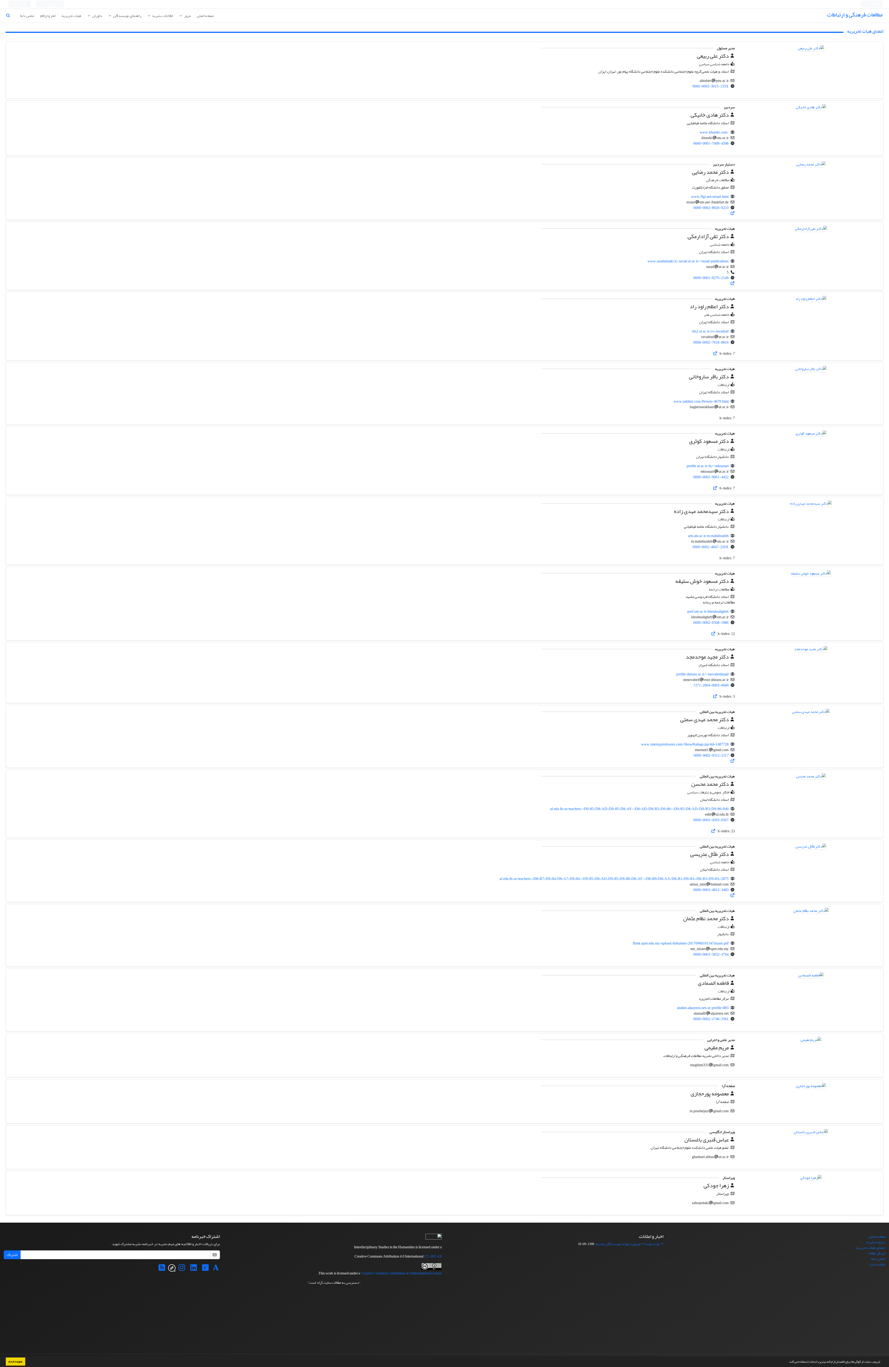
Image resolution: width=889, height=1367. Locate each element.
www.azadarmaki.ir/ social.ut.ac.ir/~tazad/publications (688, 261)
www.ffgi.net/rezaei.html (710, 196)
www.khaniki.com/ (714, 132)
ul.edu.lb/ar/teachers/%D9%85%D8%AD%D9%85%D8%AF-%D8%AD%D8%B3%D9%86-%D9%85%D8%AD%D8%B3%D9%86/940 (639, 808)
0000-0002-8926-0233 (711, 207)
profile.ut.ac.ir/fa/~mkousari (708, 466)
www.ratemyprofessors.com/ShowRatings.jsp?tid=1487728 (685, 744)
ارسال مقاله (877, 1253)
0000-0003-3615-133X (710, 86)
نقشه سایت (877, 1264)
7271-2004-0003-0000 (711, 685)
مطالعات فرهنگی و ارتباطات (855, 14)
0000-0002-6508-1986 (711, 622)
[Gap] (171, 1269)
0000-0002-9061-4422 (711, 477)
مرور (187, 15)
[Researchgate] (205, 1269)
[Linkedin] (193, 1269)
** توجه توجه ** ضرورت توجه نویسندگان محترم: (629, 1243)
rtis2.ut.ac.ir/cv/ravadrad (710, 331)
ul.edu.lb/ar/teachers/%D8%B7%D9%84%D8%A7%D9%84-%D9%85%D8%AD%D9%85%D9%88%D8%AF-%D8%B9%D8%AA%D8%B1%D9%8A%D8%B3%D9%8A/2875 (614, 878)
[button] (787, 1362)
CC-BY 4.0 (433, 1256)
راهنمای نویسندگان (127, 15)
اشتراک (12, 1254)
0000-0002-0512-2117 (711, 755)
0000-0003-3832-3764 (711, 954)
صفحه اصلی (205, 15)
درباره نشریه (875, 1242)
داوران (97, 15)
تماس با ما (27, 15)
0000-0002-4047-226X (710, 547)
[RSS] (161, 1269)
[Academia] (216, 1269)
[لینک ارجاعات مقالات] (732, 213)
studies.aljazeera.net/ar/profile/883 (703, 1007)
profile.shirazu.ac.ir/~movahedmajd (702, 674)
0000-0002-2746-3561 (711, 1019)
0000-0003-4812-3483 (711, 889)
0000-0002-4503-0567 (711, 820)
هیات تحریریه (71, 15)
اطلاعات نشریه (162, 15)
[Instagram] (181, 1269)
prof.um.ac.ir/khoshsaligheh (708, 611)
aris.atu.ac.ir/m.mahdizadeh (708, 535)
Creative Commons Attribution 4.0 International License (401, 1273)
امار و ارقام (48, 15)
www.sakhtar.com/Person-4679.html (701, 401)
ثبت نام (17, 4)
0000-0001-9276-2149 (711, 277)
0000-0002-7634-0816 (711, 342)
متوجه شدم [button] (15, 1361)
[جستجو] (10, 15)
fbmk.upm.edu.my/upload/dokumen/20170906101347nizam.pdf (681, 943)
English (870, 4)
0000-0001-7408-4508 (711, 143)
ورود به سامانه (49, 4)
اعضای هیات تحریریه (870, 1247)
